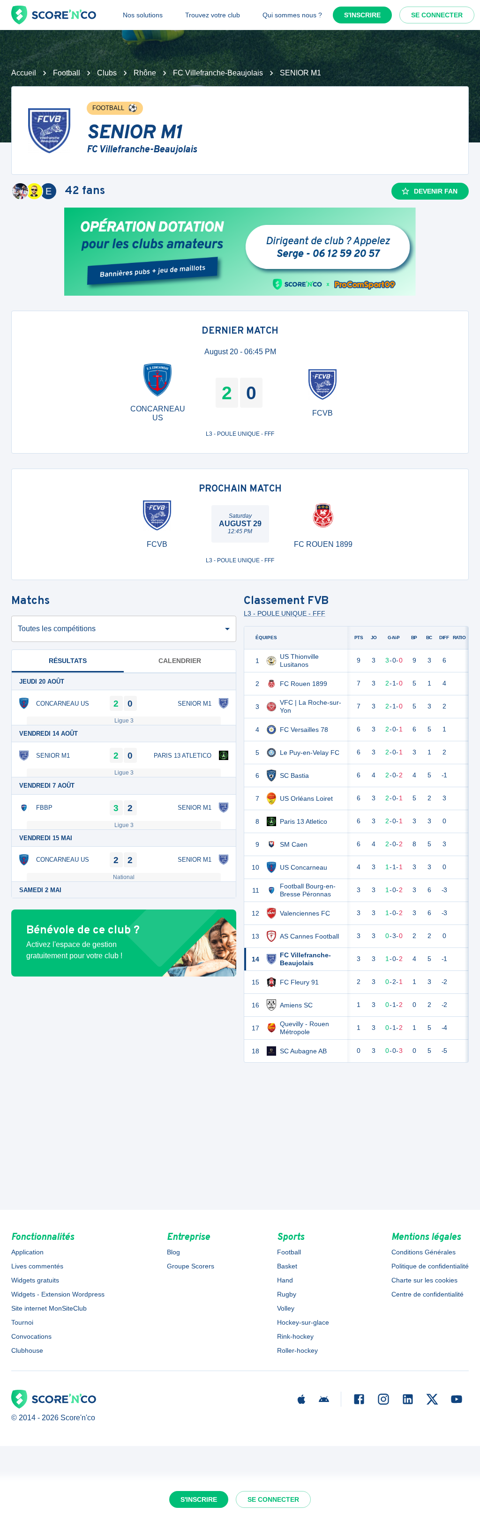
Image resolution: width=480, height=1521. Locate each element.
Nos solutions (143, 15)
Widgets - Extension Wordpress (58, 1294)
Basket (287, 1266)
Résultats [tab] (68, 660)
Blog (173, 1252)
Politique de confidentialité (430, 1266)
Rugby (286, 1294)
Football (66, 73)
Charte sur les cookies (424, 1280)
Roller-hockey (297, 1350)
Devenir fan (436, 191)
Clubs (107, 73)
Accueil (23, 73)
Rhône (145, 73)
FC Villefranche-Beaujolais (218, 73)
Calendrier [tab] (179, 660)
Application (27, 1252)
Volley (285, 1308)
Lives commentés (37, 1266)
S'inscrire (362, 15)
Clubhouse (27, 1350)
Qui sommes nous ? (292, 15)
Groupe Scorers (190, 1266)
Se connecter (437, 15)
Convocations (31, 1336)
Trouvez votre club (212, 15)
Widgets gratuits (35, 1280)
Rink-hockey (295, 1336)
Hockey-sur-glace (303, 1322)
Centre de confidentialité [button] (427, 1294)
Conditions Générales (423, 1252)
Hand (285, 1280)
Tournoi (22, 1322)
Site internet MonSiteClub (49, 1308)
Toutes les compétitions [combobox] (57, 629)
